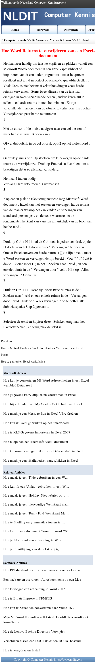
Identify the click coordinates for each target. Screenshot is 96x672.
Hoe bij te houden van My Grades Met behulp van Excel (42, 404)
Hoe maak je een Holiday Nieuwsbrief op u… (36, 495)
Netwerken (71, 29)
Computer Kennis (15, 40)
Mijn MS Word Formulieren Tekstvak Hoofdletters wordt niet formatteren (45, 619)
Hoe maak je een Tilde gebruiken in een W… (35, 477)
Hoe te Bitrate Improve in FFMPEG (27, 598)
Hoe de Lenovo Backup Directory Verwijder (34, 631)
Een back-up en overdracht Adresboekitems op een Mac (42, 579)
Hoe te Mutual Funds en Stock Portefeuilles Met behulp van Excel (42, 348)
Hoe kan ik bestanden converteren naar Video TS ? (38, 607)
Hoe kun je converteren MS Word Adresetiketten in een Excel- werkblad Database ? (46, 382)
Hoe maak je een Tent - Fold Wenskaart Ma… (36, 513)
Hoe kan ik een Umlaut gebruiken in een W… (36, 486)
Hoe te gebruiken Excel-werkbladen (23, 361)
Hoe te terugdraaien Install (21, 650)
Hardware (43, 29)
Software (38, 40)
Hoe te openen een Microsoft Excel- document (35, 441)
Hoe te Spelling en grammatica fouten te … (34, 522)
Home (15, 29)
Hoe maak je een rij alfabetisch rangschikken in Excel (40, 460)
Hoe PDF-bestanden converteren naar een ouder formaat (42, 570)
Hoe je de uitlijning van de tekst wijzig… (32, 549)
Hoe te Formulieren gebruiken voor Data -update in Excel (43, 451)
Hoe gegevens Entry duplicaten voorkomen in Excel (39, 394)
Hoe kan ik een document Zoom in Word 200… (37, 531)
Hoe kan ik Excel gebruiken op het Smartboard (36, 422)
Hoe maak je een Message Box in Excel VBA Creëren (40, 413)
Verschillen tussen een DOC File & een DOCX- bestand (42, 640)
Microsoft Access (60, 40)
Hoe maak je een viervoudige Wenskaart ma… (36, 504)
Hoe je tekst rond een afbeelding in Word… (34, 540)
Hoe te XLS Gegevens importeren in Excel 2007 (36, 432)
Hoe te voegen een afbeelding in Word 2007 (34, 589)
